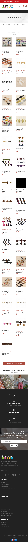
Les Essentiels (15, 24)
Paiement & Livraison (5, 484)
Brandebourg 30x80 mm (5, 130)
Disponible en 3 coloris (20, 108)
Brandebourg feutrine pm (5, 250)
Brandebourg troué (19, 292)
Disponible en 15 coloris (6, 128)
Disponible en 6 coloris (20, 290)
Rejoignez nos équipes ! (6, 515)
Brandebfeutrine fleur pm (6, 231)
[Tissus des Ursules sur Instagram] (7, 382)
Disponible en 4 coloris (6, 229)
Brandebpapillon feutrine (6, 172)
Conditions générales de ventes (8, 488)
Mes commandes (4, 528)
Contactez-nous (4, 482)
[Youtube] (8, 475)
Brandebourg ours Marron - (6, 208)
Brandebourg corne (5, 271)
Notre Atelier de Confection (7, 513)
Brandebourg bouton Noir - (5, 89)
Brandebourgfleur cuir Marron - (20, 190)
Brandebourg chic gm (6, 151)
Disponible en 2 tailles (20, 70)
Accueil (2, 24)
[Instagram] (2, 475)
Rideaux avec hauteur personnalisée (9, 502)
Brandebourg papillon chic (5, 312)
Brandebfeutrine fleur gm (20, 211)
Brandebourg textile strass (5, 52)
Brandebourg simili (7, 72)
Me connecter (4, 522)
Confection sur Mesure (6, 499)
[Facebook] (5, 475)
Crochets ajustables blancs (20, 89)
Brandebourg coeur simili (5, 292)
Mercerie (8, 24)
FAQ (1, 490)
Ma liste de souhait (5, 526)
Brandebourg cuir (6, 109)
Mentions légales (4, 486)
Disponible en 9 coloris (20, 269)
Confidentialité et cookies (6, 492)
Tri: (8, 34)
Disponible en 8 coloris (6, 49)
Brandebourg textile (19, 52)
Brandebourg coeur (19, 149)
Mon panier (3, 524)
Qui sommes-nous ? (5, 509)
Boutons (23, 24)
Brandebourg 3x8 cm (20, 110)
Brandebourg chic (20, 72)
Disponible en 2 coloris (6, 108)
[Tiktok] (15, 475)
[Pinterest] (12, 475)
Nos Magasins (4, 511)
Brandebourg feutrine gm (19, 229)
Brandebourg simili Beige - (7, 190)
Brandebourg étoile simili (19, 271)
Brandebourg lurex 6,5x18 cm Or (21, 128)
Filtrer (14, 30)
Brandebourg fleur (21, 171)
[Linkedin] (19, 475)
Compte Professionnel (6, 501)
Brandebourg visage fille (19, 333)
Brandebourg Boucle (5, 353)
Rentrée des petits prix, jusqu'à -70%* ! (14, 1)
